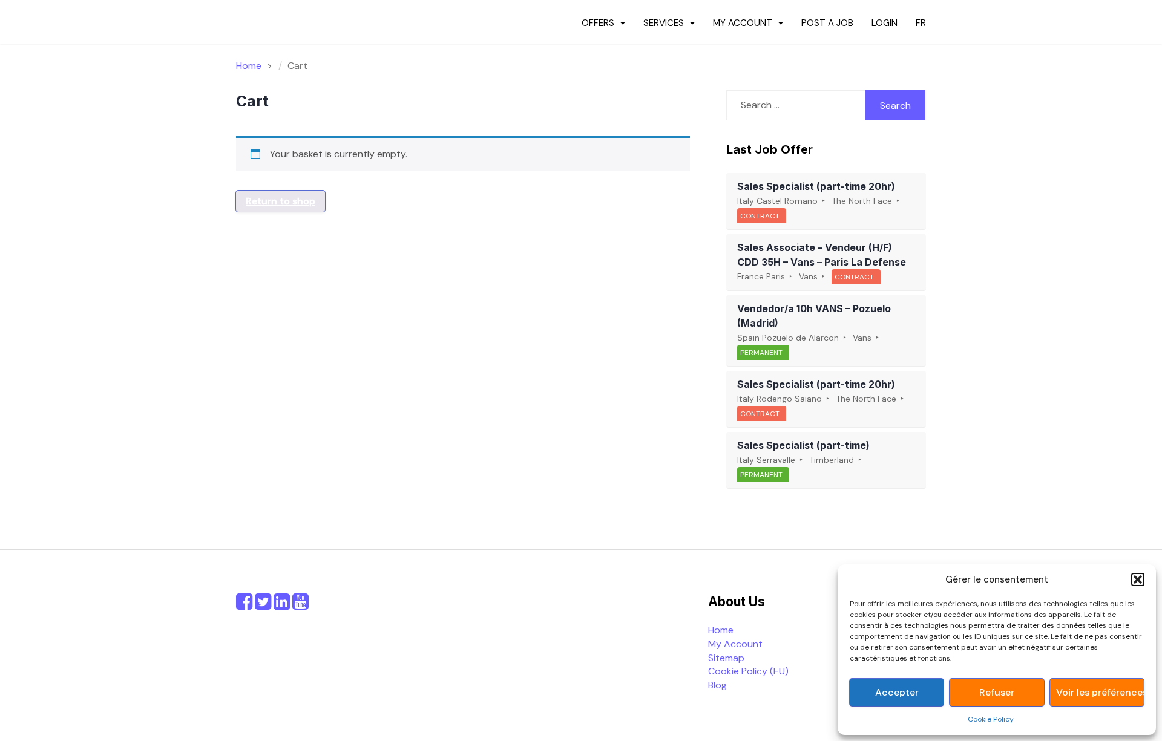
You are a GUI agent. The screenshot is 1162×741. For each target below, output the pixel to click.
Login (885, 23)
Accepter (897, 692)
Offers (598, 23)
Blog (717, 685)
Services (663, 23)
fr (921, 23)
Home (721, 630)
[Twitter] (263, 605)
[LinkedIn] (282, 605)
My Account (742, 23)
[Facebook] (244, 605)
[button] (1138, 579)
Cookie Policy (991, 719)
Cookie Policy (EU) (748, 671)
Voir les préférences (1100, 692)
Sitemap (726, 657)
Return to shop (280, 201)
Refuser (996, 692)
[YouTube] (300, 605)
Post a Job (827, 23)
